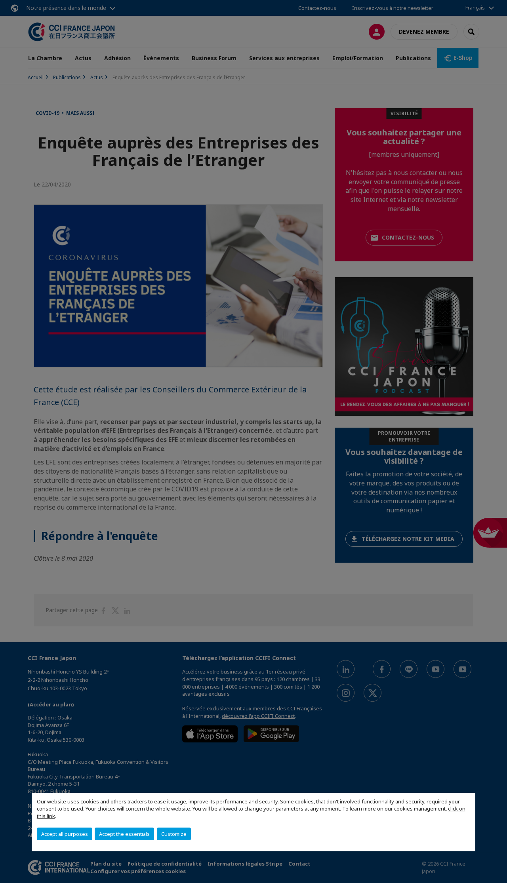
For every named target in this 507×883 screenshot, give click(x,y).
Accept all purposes (64, 833)
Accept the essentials (124, 833)
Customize (174, 833)
